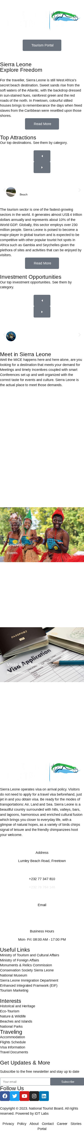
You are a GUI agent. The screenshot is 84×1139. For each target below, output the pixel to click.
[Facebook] (5, 1096)
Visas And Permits (25, 664)
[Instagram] (34, 1096)
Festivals (16, 544)
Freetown (16, 429)
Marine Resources (31, 337)
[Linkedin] (44, 1096)
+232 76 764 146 (42, 887)
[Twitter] (15, 1096)
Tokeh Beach (28, 190)
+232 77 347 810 (42, 879)
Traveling (11, 1032)
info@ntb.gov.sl (42, 913)
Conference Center (26, 484)
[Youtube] (24, 1096)
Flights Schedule (23, 604)
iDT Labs (42, 1113)
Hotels (13, 724)
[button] (4, 190)
